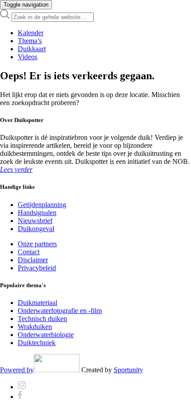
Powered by (17, 370)
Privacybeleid (37, 268)
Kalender (31, 33)
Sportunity (128, 370)
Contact (29, 252)
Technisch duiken (42, 318)
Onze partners (37, 244)
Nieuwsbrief (35, 220)
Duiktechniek (37, 342)
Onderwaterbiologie (46, 334)
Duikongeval (36, 228)
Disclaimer (33, 260)
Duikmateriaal (37, 302)
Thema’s (30, 41)
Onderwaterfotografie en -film (60, 310)
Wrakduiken (35, 326)
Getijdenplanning (42, 204)
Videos (27, 57)
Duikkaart (32, 49)
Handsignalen (37, 212)
